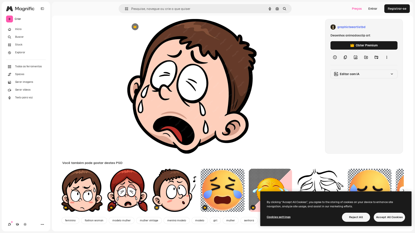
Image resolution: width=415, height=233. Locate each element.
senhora (249, 220)
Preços (357, 9)
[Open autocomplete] (125, 8)
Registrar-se (397, 9)
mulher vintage (149, 220)
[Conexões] (9, 224)
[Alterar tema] (25, 224)
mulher (230, 220)
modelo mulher (121, 220)
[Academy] (17, 224)
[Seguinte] (403, 190)
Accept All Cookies (389, 217)
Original (155, 27)
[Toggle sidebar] (42, 8)
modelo (199, 220)
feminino (70, 220)
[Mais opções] (386, 57)
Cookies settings (278, 217)
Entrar (372, 9)
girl (215, 220)
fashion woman (94, 220)
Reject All (356, 217)
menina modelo (176, 220)
